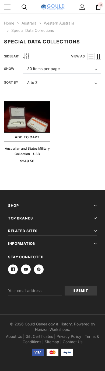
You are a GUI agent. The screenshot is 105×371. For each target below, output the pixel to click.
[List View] (91, 56)
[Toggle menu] (7, 7)
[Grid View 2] (98, 56)
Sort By (11, 82)
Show (9, 69)
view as (78, 56)
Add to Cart (27, 137)
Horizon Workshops (52, 329)
